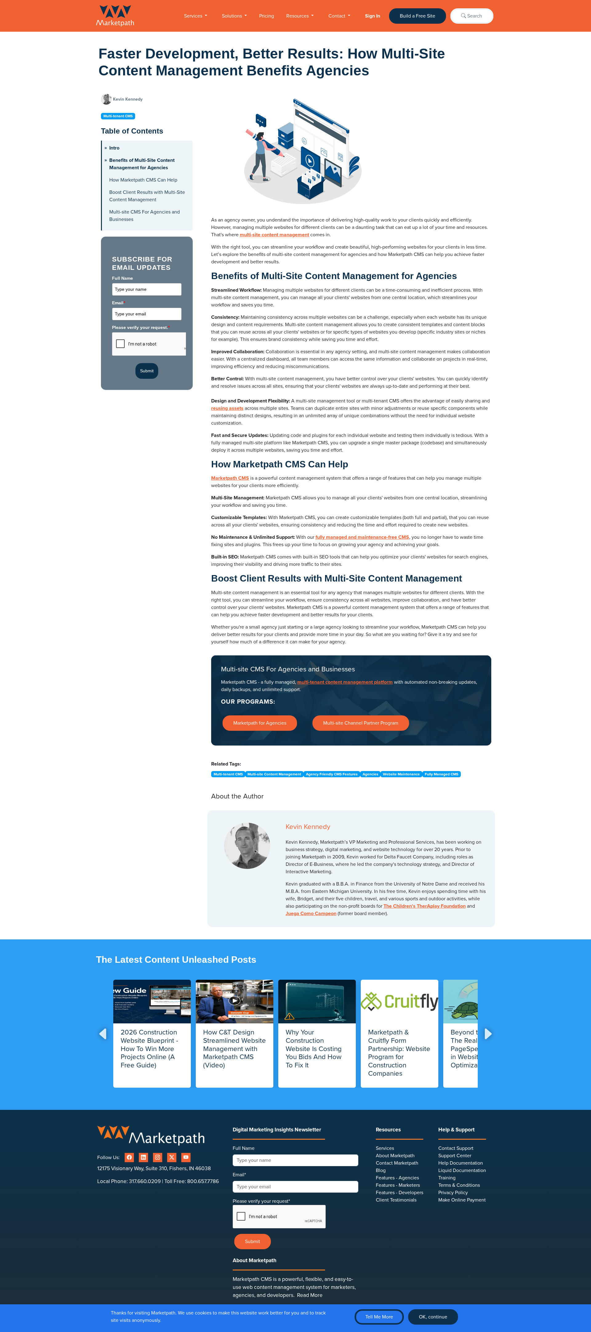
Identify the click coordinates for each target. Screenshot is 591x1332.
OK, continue (433, 1317)
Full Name (122, 278)
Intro (114, 148)
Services (193, 16)
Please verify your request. (141, 327)
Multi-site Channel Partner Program (360, 723)
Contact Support (455, 1148)
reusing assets (227, 408)
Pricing (266, 16)
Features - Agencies (397, 1178)
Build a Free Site (417, 16)
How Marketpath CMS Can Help (143, 180)
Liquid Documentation (462, 1170)
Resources (298, 16)
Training (447, 1178)
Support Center (454, 1156)
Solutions (232, 16)
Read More (310, 1295)
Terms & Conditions (459, 1185)
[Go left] (103, 1034)
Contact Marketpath (397, 1163)
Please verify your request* (261, 1201)
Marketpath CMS (230, 478)
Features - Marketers (398, 1185)
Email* (239, 1175)
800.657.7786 (203, 1181)
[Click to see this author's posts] (107, 99)
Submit (147, 370)
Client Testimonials (396, 1200)
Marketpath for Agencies (259, 723)
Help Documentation (460, 1163)
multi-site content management (274, 235)
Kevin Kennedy (128, 99)
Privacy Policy (453, 1193)
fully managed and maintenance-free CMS (362, 537)
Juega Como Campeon (311, 913)
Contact (337, 16)
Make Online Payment (462, 1200)
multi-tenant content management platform (345, 682)
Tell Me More (379, 1317)
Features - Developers (399, 1193)
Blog (381, 1170)
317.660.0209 (145, 1181)
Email (118, 302)
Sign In (372, 16)
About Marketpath (395, 1156)
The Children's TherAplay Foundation (425, 906)
